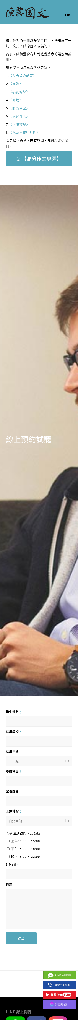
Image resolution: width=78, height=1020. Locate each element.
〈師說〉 (16, 100)
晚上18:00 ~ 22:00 (25, 857)
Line (59, 975)
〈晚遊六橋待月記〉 (24, 132)
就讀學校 (14, 732)
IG (59, 1004)
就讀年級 (12, 751)
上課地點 (14, 811)
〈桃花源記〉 (19, 92)
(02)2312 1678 (59, 985)
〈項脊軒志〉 (19, 116)
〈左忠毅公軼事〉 (23, 75)
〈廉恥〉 (16, 83)
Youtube (59, 994)
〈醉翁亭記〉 (19, 108)
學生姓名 (14, 712)
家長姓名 (12, 791)
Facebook (59, 965)
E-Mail (12, 864)
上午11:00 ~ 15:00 (25, 841)
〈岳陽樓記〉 (19, 124)
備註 (9, 884)
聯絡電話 (14, 771)
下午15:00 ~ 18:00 (25, 849)
